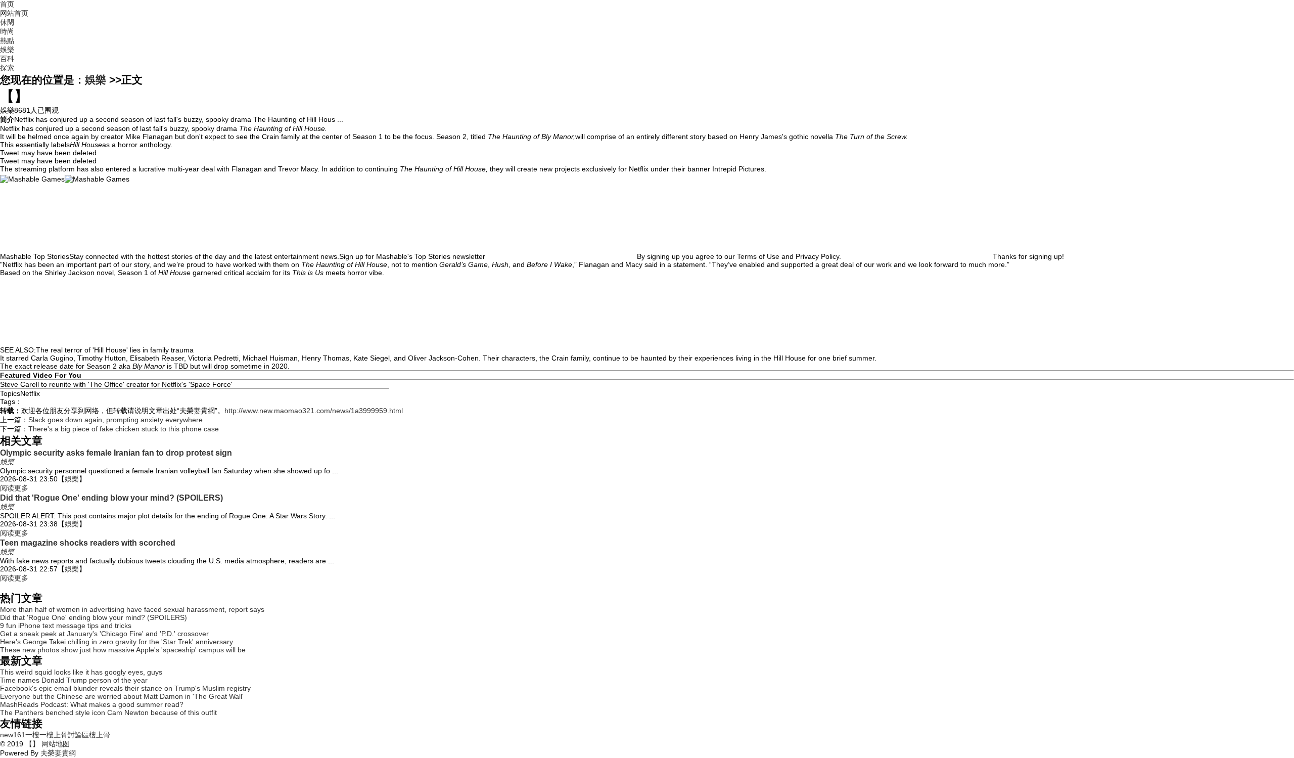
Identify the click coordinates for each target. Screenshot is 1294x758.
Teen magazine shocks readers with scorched (87, 542)
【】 (32, 744)
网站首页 (14, 13)
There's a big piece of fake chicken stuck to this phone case (123, 429)
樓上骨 (99, 735)
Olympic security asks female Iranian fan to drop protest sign (116, 452)
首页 (7, 4)
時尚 (7, 31)
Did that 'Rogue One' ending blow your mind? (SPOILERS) (111, 497)
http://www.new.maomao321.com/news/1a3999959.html (313, 411)
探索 (7, 68)
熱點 (7, 40)
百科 (7, 59)
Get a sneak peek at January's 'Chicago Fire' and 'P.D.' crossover (104, 634)
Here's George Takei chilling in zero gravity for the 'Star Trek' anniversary (116, 642)
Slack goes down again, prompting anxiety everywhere (115, 420)
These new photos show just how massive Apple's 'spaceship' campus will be (123, 650)
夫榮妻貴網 (58, 753)
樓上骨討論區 (68, 735)
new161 (12, 735)
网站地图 (54, 744)
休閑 (7, 22)
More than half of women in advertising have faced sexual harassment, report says (132, 609)
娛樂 (7, 50)
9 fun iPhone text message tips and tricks (65, 625)
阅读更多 (14, 488)
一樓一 (36, 735)
